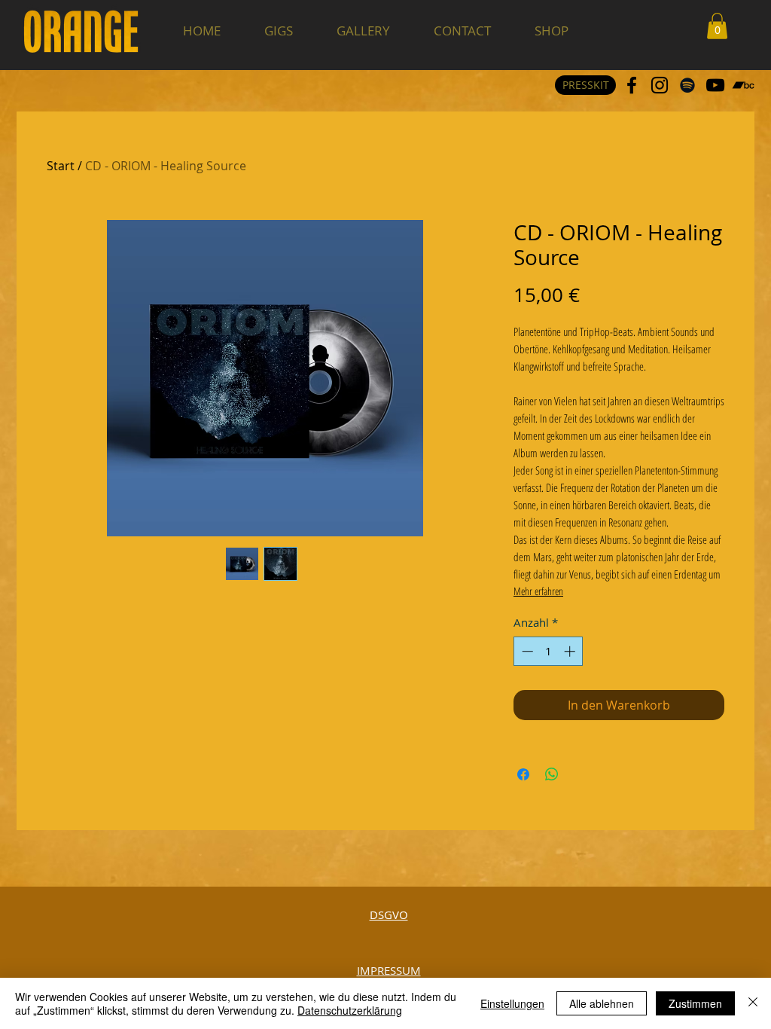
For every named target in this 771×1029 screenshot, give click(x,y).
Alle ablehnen (601, 1003)
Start (61, 165)
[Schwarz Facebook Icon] (631, 85)
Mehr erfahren (538, 591)
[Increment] (571, 651)
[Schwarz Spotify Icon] (687, 85)
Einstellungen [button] (512, 1003)
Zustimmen (695, 1003)
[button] (717, 26)
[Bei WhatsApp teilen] (552, 774)
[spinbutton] (548, 651)
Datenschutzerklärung (349, 1010)
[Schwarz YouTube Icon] (715, 85)
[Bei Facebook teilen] (523, 774)
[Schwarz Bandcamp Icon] (743, 85)
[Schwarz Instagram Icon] (659, 85)
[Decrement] (526, 651)
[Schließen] (753, 1003)
